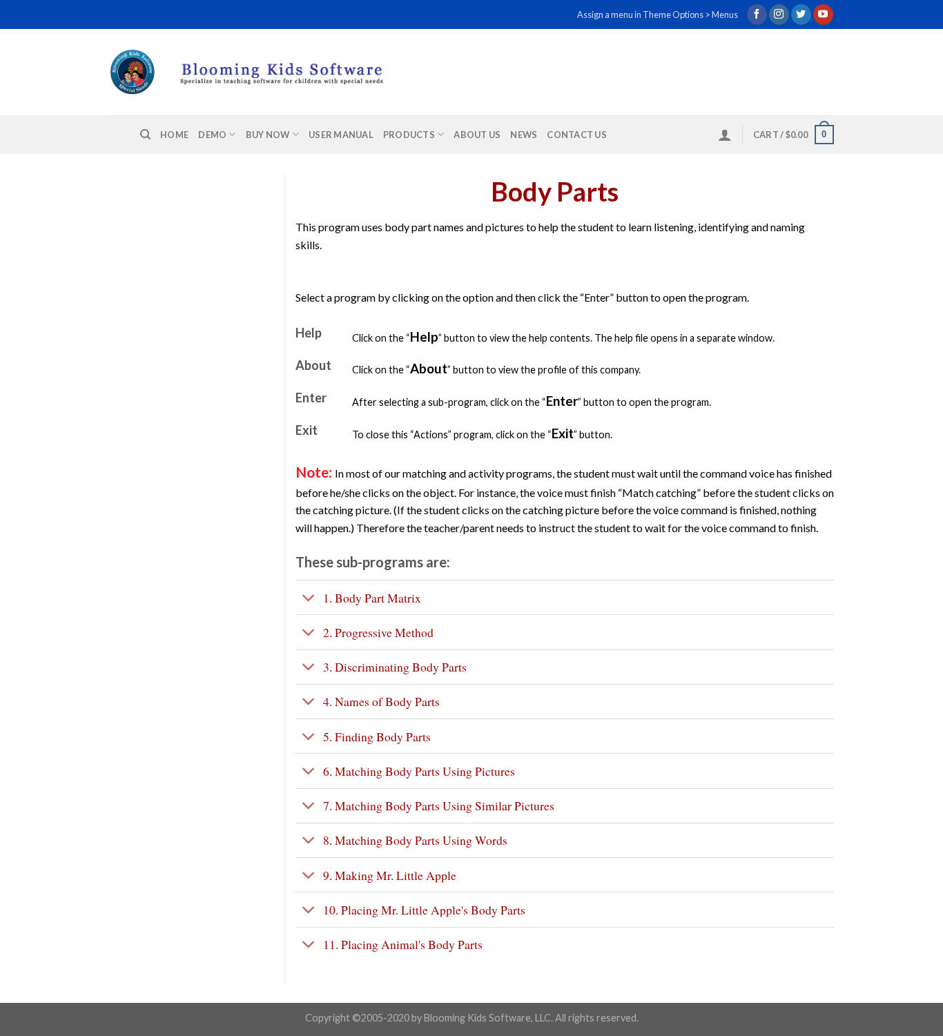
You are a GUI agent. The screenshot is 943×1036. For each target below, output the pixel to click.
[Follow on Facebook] (757, 14)
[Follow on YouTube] (823, 14)
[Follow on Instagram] (779, 14)
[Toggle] (308, 599)
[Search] (145, 134)
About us (477, 134)
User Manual (341, 134)
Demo (212, 134)
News (523, 134)
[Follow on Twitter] (801, 14)
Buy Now (268, 134)
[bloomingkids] (272, 72)
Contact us (577, 134)
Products (409, 134)
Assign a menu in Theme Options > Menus (657, 14)
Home (174, 134)
